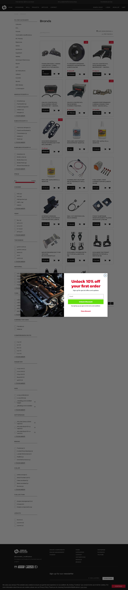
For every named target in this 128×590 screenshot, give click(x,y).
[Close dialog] (105, 275)
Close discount (86, 311)
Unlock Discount (85, 301)
